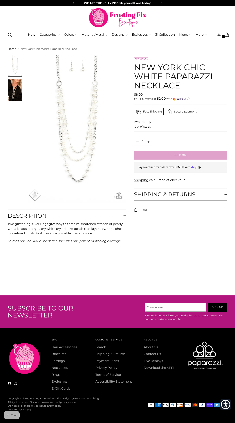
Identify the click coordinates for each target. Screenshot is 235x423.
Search (100, 347)
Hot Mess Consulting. (87, 398)
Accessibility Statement (113, 381)
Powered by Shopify (19, 409)
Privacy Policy (106, 368)
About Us (151, 347)
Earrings (58, 361)
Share (143, 210)
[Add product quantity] (137, 141)
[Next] (162, 3)
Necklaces (60, 368)
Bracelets (59, 354)
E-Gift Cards (61, 388)
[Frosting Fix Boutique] (117, 17)
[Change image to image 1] (15, 66)
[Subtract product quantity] (148, 141)
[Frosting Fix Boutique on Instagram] (16, 384)
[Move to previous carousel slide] (216, 283)
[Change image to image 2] (15, 90)
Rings (56, 374)
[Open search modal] (9, 34)
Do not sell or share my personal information (34, 405)
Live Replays (153, 361)
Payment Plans (107, 361)
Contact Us (152, 354)
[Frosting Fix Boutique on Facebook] (10, 384)
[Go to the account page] (217, 34)
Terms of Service (108, 374)
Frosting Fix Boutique (42, 398)
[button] (180, 99)
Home (12, 49)
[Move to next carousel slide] (224, 283)
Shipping (141, 180)
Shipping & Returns (110, 354)
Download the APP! (159, 368)
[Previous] (73, 3)
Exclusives (59, 381)
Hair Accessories (64, 347)
